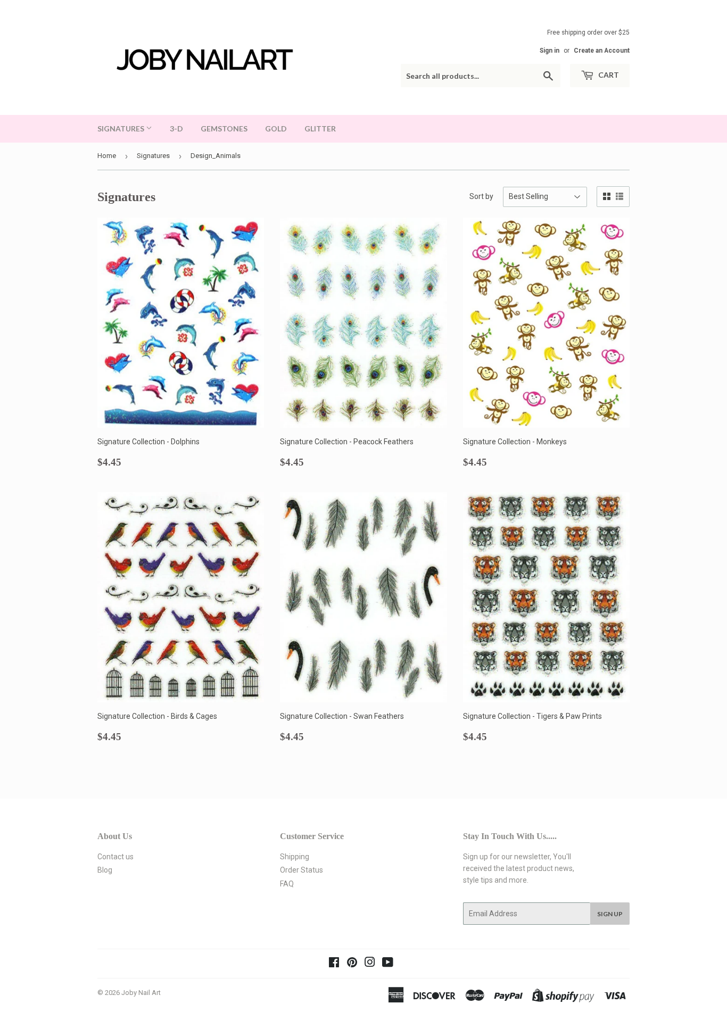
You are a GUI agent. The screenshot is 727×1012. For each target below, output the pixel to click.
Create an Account (602, 50)
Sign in (549, 50)
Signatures (121, 128)
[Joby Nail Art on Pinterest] (352, 963)
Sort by (481, 196)
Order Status (301, 870)
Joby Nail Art (141, 993)
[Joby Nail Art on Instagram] (370, 963)
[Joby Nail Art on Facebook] (334, 963)
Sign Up (610, 914)
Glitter (320, 128)
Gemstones (224, 128)
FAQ (287, 884)
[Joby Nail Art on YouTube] (387, 963)
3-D (176, 128)
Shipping (294, 856)
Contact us (115, 856)
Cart (608, 74)
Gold (276, 128)
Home (106, 156)
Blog (104, 870)
